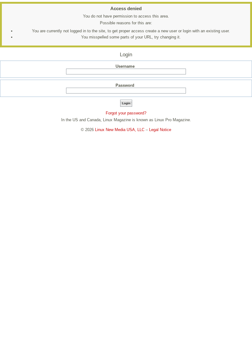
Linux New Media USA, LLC (119, 129)
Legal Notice (160, 129)
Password (125, 85)
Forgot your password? (126, 113)
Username (125, 66)
